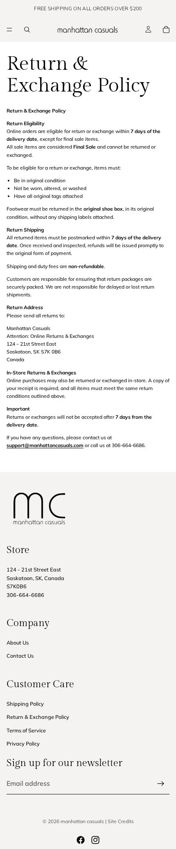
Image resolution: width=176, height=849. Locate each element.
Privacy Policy (23, 743)
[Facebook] (81, 840)
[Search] (27, 30)
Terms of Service (26, 730)
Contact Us (20, 656)
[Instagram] (95, 840)
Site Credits (121, 821)
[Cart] (166, 30)
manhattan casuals (82, 821)
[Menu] (9, 29)
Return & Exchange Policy (38, 717)
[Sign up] (160, 783)
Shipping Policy (25, 703)
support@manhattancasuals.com (45, 445)
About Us (18, 642)
